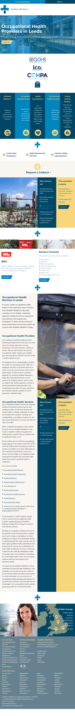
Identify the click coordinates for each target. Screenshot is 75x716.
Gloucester (23, 680)
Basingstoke (23, 673)
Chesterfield (41, 678)
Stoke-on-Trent (24, 691)
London (57, 682)
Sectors (22, 649)
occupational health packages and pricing (17, 579)
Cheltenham (24, 678)
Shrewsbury (41, 689)
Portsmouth (23, 687)
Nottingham (58, 684)
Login (21, 655)
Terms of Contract (7, 701)
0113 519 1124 (68, 629)
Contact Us (6, 42)
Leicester (5, 682)
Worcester (58, 693)
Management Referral (27, 653)
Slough (57, 689)
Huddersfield (41, 680)
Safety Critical (9, 658)
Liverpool (40, 682)
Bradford (22, 676)
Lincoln (22, 682)
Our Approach (24, 647)
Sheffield (22, 689)
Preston (39, 687)
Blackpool (40, 676)
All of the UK (6, 673)
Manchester (6, 684)
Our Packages (6, 666)
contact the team (15, 521)
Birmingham (58, 673)
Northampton (41, 684)
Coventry (57, 678)
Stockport (40, 691)
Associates (23, 658)
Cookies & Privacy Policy (45, 642)
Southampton (6, 691)
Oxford (4, 687)
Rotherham (5, 689)
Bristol (57, 676)
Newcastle (23, 684)
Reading (57, 687)
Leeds (56, 680)
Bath (38, 673)
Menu (61, 2)
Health (8, 651)
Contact (22, 651)
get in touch (6, 587)
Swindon (57, 691)
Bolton (4, 676)
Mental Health (9, 660)
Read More (6, 277)
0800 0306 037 (50, 647)
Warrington (23, 693)
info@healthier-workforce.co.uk (48, 644)
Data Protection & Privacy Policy (12, 706)
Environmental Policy (9, 703)
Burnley (4, 678)
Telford (4, 693)
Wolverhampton (42, 693)
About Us (23, 642)
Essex (4, 680)
